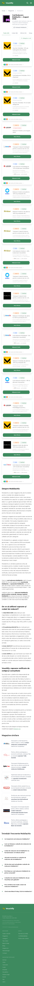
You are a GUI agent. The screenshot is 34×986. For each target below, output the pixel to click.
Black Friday (5, 943)
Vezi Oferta (17, 136)
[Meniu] (31, 3)
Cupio (4, 967)
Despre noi (17, 729)
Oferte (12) (23, 33)
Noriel (4, 977)
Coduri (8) (14, 33)
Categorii (5, 938)
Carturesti (5, 964)
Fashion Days (5, 974)
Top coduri (5, 941)
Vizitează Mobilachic (21, 27)
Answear (4, 969)
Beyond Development (13, 927)
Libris (3, 981)
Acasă (3, 10)
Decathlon (5, 972)
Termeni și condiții (23, 933)
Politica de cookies (23, 938)
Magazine (11, 10)
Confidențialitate (22, 936)
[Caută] (27, 3)
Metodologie (6, 950)
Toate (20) (6, 33)
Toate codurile (6, 933)
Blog (3, 945)
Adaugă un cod (27, 38)
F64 (3, 979)
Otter (3, 962)
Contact (4, 953)
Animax (4, 960)
